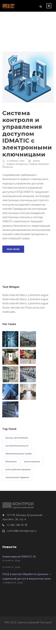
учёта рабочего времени (18, 469)
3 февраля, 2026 (12, 582)
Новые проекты (39, 164)
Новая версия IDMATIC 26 (19, 556)
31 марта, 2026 (11, 560)
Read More (13, 249)
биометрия (10, 461)
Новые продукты (17, 164)
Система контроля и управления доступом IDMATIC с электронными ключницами (27, 134)
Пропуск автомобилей (16, 437)
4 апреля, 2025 (15, 161)
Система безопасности (16, 445)
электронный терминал (17, 477)
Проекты (7, 167)
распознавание (32, 461)
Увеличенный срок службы (18, 453)
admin (36, 161)
